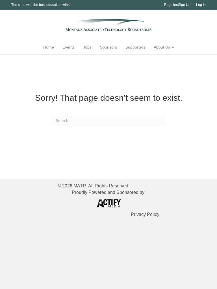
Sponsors (108, 47)
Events (68, 47)
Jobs (87, 47)
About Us (162, 47)
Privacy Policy (145, 214)
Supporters (135, 47)
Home (48, 47)
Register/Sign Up (177, 5)
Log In (201, 5)
